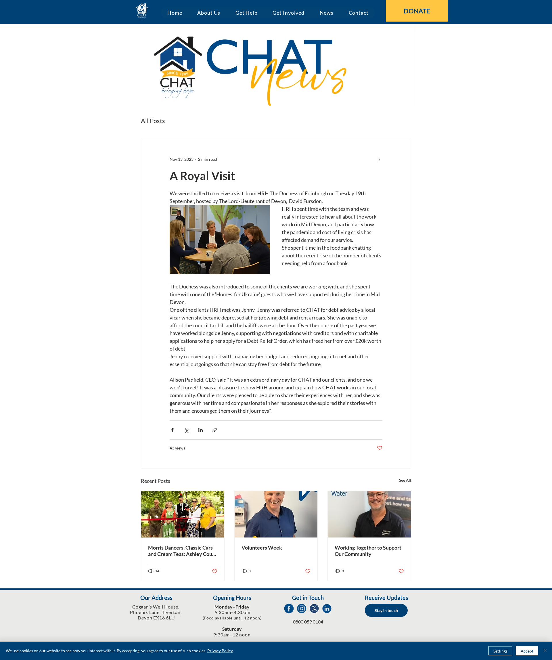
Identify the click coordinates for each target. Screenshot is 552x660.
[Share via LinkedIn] (200, 430)
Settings (500, 650)
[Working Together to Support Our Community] (369, 514)
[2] (301, 608)
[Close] (545, 650)
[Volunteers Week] (276, 514)
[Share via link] (214, 430)
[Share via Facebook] (172, 430)
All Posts (153, 121)
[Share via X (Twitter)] (186, 430)
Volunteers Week (261, 547)
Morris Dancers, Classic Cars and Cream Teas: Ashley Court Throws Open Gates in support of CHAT (182, 550)
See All (405, 480)
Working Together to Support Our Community (368, 550)
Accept (527, 650)
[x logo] (314, 608)
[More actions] (378, 159)
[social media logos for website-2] (327, 608)
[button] (209, 13)
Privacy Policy (220, 650)
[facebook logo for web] (289, 608)
